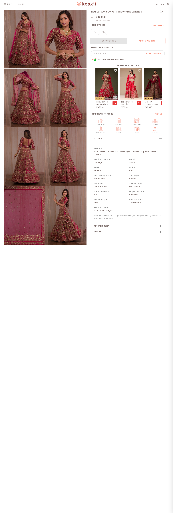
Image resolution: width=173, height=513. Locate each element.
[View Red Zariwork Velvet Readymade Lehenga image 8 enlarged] (66, 215)
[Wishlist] (157, 4)
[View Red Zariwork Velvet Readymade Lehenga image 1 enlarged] (24, 39)
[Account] (168, 4)
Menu (9, 4)
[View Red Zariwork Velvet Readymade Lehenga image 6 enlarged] (66, 156)
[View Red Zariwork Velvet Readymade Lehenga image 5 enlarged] (24, 156)
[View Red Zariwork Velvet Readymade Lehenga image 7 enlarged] (24, 215)
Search (21, 4)
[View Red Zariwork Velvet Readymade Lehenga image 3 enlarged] (24, 98)
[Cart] (162, 4)
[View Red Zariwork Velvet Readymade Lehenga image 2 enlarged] (66, 39)
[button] (115, 103)
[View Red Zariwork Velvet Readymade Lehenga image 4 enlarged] (66, 98)
